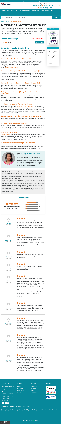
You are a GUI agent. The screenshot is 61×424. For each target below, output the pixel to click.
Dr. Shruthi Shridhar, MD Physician (30, 153)
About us (33, 390)
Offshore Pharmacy (5, 134)
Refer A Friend (34, 388)
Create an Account (48, 4)
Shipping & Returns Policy (20, 406)
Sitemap (28, 406)
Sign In (41, 4)
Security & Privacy (4, 406)
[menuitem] (5, 10)
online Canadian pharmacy (11, 67)
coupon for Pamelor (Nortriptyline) (25, 106)
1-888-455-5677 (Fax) (48, 5)
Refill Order (19, 386)
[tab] (23, 42)
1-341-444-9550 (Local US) (45, 7)
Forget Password (20, 390)
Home (2, 21)
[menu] (30, 12)
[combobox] (30, 17)
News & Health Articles (36, 394)
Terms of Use (11, 406)
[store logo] (6, 4)
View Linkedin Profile (22, 155)
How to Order (30, 54)
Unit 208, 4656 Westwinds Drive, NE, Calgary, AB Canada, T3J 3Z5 (8, 388)
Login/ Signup (20, 388)
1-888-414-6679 (37, 5)
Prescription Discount (21, 394)
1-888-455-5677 (6, 400)
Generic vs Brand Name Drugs (37, 397)
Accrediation (34, 392)
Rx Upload (19, 392)
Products (8, 21)
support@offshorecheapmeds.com (8, 394)
